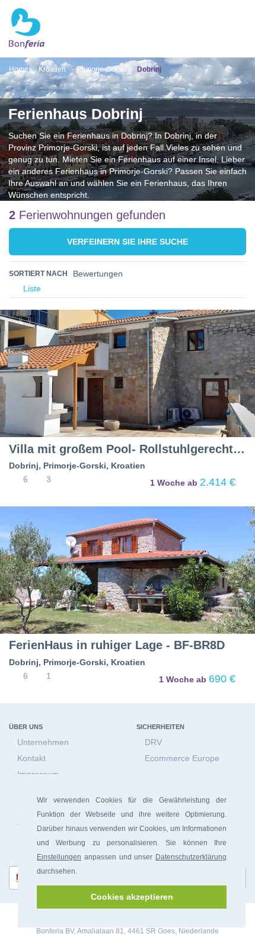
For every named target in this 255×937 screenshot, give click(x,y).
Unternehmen (43, 742)
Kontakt (31, 758)
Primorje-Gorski (74, 465)
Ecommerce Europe (182, 758)
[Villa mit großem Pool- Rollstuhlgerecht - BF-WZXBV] (127, 373)
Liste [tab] (31, 288)
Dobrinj (24, 465)
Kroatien (128, 465)
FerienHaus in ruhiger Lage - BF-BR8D (117, 645)
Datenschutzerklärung (191, 857)
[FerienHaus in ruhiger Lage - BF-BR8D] (127, 570)
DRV (153, 742)
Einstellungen (59, 857)
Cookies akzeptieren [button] (132, 896)
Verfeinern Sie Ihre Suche (127, 241)
